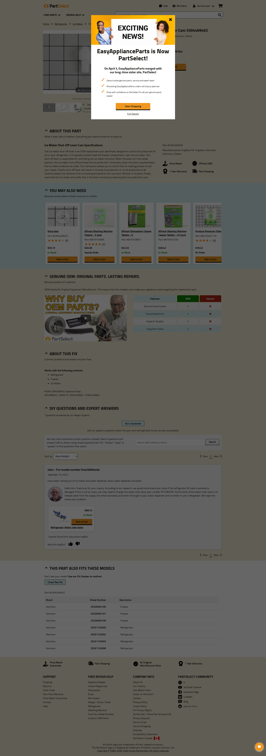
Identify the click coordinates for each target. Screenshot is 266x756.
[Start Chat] (259, 747)
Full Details (133, 113)
